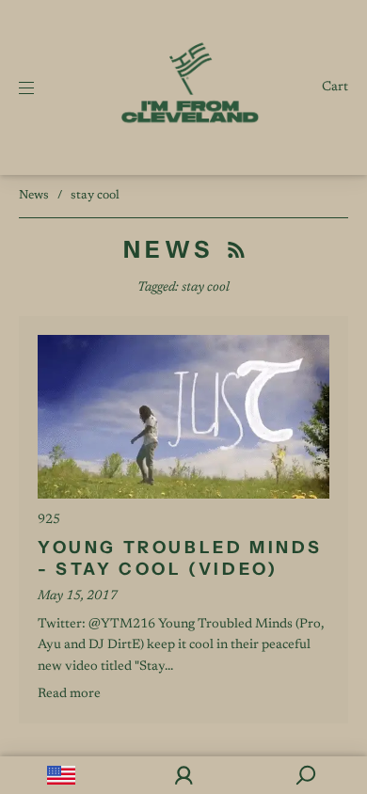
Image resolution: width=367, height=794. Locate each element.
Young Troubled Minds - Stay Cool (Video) (180, 558)
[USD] (61, 775)
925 (49, 520)
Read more (69, 694)
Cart (335, 87)
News (34, 195)
